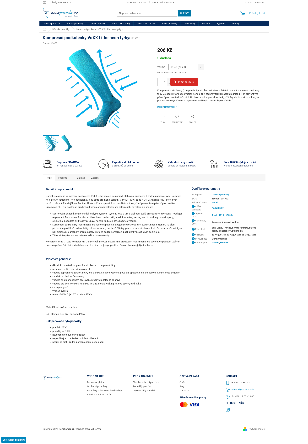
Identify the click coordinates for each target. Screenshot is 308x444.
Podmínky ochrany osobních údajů (104, 390)
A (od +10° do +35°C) (222, 215)
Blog (181, 386)
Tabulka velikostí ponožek (146, 382)
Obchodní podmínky (163, 2)
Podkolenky (218, 208)
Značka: (50, 43)
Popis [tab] (49, 178)
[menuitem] (51, 23)
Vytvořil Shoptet (257, 429)
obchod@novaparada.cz (244, 389)
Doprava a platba (136, 2)
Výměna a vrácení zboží (99, 394)
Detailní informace (166, 107)
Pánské (215, 242)
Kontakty (184, 390)
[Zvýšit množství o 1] (168, 80)
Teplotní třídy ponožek (144, 390)
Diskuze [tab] (81, 178)
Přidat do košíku (186, 82)
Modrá (215, 202)
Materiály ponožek (142, 386)
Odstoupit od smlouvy (14, 440)
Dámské (224, 242)
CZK (247, 2)
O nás (182, 382)
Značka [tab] (95, 178)
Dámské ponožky (220, 194)
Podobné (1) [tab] (64, 178)
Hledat (184, 13)
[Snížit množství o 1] (168, 84)
